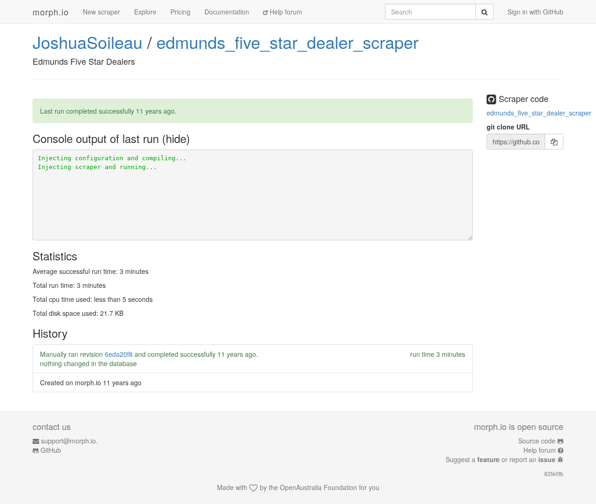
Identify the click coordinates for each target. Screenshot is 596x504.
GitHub (51, 450)
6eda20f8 (119, 354)
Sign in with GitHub (535, 11)
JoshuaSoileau (87, 42)
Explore (145, 11)
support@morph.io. (69, 440)
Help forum (285, 11)
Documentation (226, 11)
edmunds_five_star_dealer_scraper (287, 42)
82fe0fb (553, 473)
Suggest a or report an (500, 459)
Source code (536, 440)
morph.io (51, 12)
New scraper (101, 11)
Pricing (180, 11)
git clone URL (508, 126)
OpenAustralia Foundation (318, 487)
